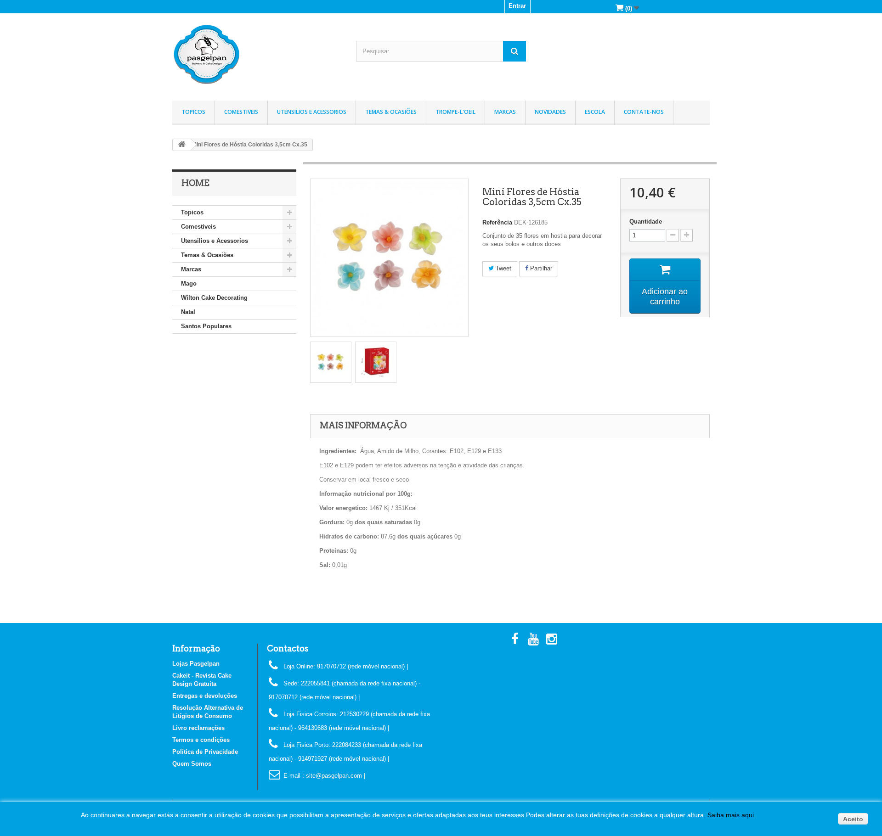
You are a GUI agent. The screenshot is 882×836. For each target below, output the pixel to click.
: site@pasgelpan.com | (333, 775)
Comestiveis (241, 112)
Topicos (193, 112)
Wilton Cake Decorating (214, 297)
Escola (595, 112)
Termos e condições (201, 739)
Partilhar (540, 268)
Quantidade (645, 221)
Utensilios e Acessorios (311, 112)
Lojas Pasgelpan (196, 663)
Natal (188, 312)
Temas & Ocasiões (391, 112)
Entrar (517, 5)
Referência (497, 222)
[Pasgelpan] (257, 54)
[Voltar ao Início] (182, 145)
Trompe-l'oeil (455, 112)
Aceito (853, 819)
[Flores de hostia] (331, 362)
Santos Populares (206, 326)
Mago (189, 283)
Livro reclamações (198, 727)
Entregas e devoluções (204, 695)
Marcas (505, 112)
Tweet (502, 268)
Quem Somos (191, 763)
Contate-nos (644, 112)
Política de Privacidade (205, 751)
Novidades (550, 112)
